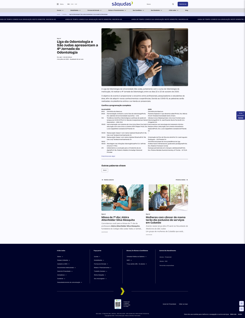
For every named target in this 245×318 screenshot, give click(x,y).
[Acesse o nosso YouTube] (80, 304)
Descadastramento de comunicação (68, 282)
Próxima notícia (180, 180)
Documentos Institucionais (65, 267)
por (68, 4)
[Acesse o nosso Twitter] (76, 304)
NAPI (128, 260)
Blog (186, 10)
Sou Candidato (137, 10)
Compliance (61, 275)
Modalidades (74, 10)
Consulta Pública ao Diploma (136, 256)
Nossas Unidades (62, 260)
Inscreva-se (182, 4)
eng (72, 4)
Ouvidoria (60, 278)
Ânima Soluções (99, 275)
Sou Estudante (155, 10)
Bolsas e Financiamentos (116, 10)
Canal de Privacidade (64, 271)
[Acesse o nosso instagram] (62, 304)
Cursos (59, 10)
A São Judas (172, 10)
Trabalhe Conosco (99, 271)
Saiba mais (233, 314)
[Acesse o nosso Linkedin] (67, 304)
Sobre (59, 256)
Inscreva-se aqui (108, 156)
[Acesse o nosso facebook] (57, 304)
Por (64, 57)
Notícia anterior (109, 180)
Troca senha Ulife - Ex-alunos (136, 264)
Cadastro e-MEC (62, 264)
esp (76, 4)
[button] (241, 303)
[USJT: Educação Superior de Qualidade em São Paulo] (122, 4)
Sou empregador (99, 278)
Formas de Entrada (93, 10)
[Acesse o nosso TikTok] (71, 304)
